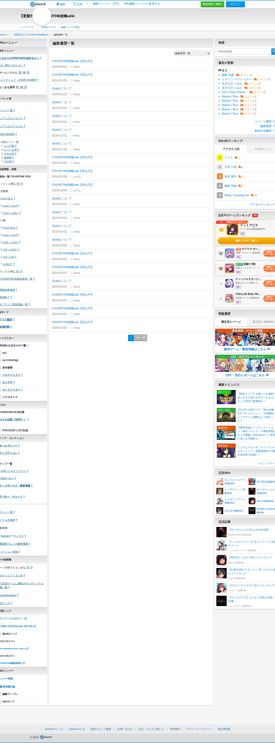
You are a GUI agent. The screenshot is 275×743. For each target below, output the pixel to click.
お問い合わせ (125, 729)
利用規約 (175, 729)
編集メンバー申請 (70, 27)
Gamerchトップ (54, 729)
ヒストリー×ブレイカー (245, 79)
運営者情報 (224, 729)
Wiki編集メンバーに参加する (142, 3)
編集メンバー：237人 (106, 3)
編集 (62, 4)
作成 (79, 4)
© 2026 (34, 737)
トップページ (27, 27)
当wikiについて (48, 27)
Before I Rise (239, 96)
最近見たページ (231, 321)
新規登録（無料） (213, 4)
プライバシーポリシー (199, 729)
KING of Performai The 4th (17, 626)
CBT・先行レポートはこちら (245, 375)
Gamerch (38, 4)
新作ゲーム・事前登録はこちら (245, 349)
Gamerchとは (77, 729)
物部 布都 (237, 75)
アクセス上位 (231, 148)
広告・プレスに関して (151, 729)
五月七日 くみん (241, 83)
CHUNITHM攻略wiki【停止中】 (73, 61)
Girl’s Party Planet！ (243, 92)
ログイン (235, 4)
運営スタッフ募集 (101, 729)
